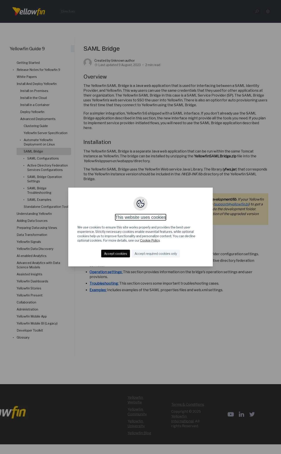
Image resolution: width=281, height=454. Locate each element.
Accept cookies (115, 253)
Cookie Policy (150, 240)
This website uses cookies (140, 217)
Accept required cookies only (156, 253)
